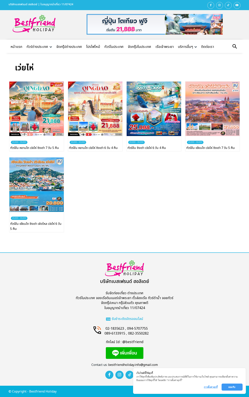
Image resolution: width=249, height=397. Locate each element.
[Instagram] (219, 5)
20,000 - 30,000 (19, 142)
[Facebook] (210, 5)
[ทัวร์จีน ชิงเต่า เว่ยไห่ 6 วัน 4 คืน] (154, 109)
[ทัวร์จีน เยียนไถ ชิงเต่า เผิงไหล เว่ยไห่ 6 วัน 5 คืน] (36, 184)
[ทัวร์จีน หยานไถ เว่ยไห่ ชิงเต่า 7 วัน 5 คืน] (36, 109)
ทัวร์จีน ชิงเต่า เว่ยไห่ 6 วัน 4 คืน (146, 148)
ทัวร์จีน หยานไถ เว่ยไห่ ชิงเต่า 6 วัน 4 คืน (93, 148)
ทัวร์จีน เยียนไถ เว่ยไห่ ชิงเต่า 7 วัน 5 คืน (210, 148)
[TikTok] (228, 5)
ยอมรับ (232, 387)
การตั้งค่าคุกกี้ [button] (211, 387)
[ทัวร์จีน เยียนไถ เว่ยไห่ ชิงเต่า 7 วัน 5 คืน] (212, 109)
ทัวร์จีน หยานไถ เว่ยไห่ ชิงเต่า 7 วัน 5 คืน (34, 148)
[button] (234, 47)
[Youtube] (237, 5)
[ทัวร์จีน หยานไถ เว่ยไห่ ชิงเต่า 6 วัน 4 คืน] (95, 109)
